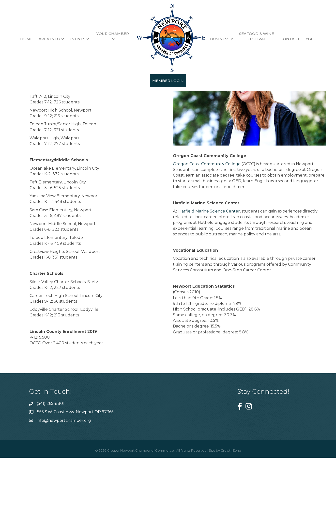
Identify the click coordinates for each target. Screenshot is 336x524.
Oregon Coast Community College (207, 164)
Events (77, 38)
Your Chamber (112, 33)
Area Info (49, 38)
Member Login (168, 80)
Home (26, 38)
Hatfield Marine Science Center (209, 211)
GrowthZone (231, 450)
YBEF (311, 38)
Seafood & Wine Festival (256, 36)
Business (219, 38)
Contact (290, 38)
